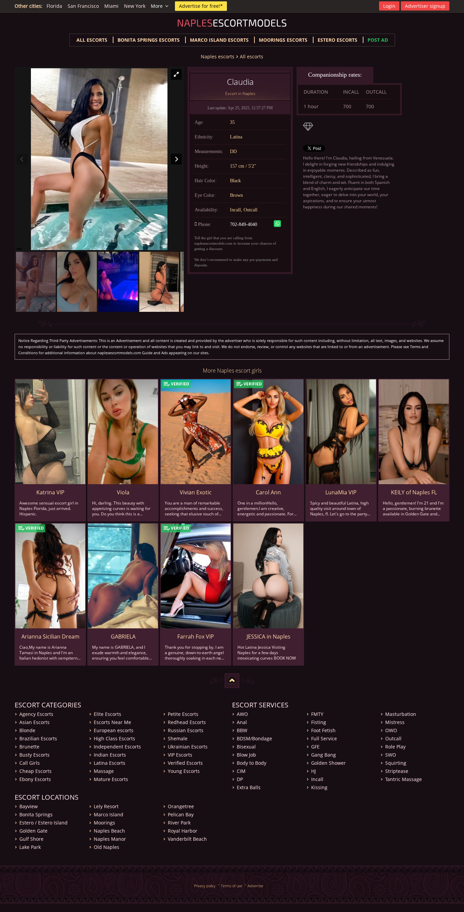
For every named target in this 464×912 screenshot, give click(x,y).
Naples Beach (109, 831)
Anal (242, 722)
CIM (241, 771)
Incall (317, 779)
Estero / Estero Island (43, 822)
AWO (242, 714)
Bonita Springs (36, 814)
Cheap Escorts (35, 771)
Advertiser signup (425, 6)
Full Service (324, 738)
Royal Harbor (182, 831)
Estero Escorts (337, 40)
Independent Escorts (117, 746)
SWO (390, 755)
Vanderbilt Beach (187, 839)
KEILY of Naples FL (414, 492)
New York (134, 6)
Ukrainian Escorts (188, 746)
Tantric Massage (403, 779)
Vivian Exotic (196, 492)
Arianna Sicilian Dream (50, 636)
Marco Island (108, 814)
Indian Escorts (110, 755)
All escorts (91, 40)
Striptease (396, 771)
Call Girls (29, 763)
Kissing (319, 787)
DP (240, 779)
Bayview (28, 806)
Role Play (395, 746)
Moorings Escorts (283, 40)
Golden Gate (33, 831)
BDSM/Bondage (254, 738)
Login (389, 6)
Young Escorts (184, 771)
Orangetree (181, 806)
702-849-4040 (243, 224)
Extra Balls (249, 787)
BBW (242, 730)
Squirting (395, 763)
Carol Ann (268, 492)
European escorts (113, 730)
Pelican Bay (181, 814)
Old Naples (106, 847)
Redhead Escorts (187, 722)
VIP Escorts (180, 755)
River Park (179, 822)
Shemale (178, 738)
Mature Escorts (111, 779)
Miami (111, 6)
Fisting (318, 722)
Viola (123, 492)
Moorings (104, 822)
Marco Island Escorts (219, 40)
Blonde (27, 730)
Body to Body (251, 763)
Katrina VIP (50, 492)
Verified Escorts (185, 763)
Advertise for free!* (201, 6)
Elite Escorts (107, 714)
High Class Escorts (114, 738)
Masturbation (400, 714)
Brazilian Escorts (38, 738)
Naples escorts (217, 56)
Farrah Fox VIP (195, 636)
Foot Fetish (323, 730)
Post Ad (378, 40)
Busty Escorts (34, 755)
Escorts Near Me (112, 722)
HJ (313, 771)
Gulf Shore (31, 839)
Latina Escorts (109, 763)
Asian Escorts (34, 722)
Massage (104, 771)
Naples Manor (110, 839)
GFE (315, 746)
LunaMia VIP (341, 492)
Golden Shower (328, 763)
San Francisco (83, 6)
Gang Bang (323, 755)
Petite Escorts (183, 714)
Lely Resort (106, 806)
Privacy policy (204, 885)
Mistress (395, 722)
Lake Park (30, 847)
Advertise (255, 885)
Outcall (393, 738)
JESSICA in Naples (268, 636)
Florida (54, 6)
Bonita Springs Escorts (149, 40)
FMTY (317, 714)
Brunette (29, 746)
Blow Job (246, 755)
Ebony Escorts (35, 779)
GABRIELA (123, 636)
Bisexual (246, 746)
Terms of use (231, 885)
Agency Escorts (36, 714)
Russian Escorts (185, 730)
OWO (391, 730)
